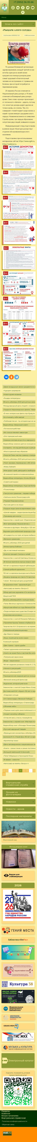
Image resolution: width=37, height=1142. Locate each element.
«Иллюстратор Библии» (12, 547)
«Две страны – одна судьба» (14, 645)
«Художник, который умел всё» (15, 684)
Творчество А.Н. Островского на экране (19, 626)
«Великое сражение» (11, 539)
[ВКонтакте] (6, 377)
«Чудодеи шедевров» (12, 391)
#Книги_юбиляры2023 (12, 672)
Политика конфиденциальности (14, 1121)
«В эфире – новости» (11, 760)
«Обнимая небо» (9, 706)
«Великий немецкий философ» (15, 680)
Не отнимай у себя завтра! (13, 417)
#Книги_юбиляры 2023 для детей (16, 543)
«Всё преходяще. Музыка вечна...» (16, 524)
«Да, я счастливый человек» (14, 550)
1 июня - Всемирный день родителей (18, 581)
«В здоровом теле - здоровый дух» (17, 585)
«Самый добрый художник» (14, 569)
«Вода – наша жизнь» (11, 661)
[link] (18, 24)
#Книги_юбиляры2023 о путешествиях (18, 600)
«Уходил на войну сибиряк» (14, 714)
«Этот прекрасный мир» (12, 436)
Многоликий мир (10, 840)
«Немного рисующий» (12, 668)
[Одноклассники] (11, 377)
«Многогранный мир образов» (15, 451)
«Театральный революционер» (15, 630)
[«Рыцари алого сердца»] (19, 52)
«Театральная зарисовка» (13, 657)
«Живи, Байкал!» (9, 467)
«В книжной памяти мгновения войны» (18, 474)
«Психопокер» (9, 489)
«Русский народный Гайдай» (14, 729)
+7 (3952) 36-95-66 (24, 2)
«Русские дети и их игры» (13, 505)
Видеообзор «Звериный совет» (15, 425)
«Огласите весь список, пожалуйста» (17, 718)
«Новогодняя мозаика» (12, 394)
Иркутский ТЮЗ (9, 596)
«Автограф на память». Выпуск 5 (15, 588)
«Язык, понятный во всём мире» (16, 638)
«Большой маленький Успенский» (16, 752)
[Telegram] (16, 377)
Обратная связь (8, 1124)
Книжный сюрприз (10, 642)
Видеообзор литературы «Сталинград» (18, 703)
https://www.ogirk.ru (26, 141)
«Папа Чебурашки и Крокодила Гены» (18, 756)
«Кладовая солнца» (10, 695)
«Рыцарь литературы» (11, 398)
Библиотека (18, 939)
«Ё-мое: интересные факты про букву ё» (19, 413)
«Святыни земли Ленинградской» (16, 497)
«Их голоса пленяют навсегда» (15, 432)
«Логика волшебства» (12, 429)
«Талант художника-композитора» (16, 649)
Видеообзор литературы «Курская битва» (19, 486)
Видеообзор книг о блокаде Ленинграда (19, 725)
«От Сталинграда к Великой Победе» (18, 699)
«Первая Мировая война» (13, 501)
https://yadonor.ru (9, 144)
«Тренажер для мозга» (12, 516)
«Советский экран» (10, 482)
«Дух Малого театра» (11, 634)
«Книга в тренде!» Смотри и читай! (16, 554)
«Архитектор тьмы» (10, 741)
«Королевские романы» (12, 615)
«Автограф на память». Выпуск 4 (16, 763)
